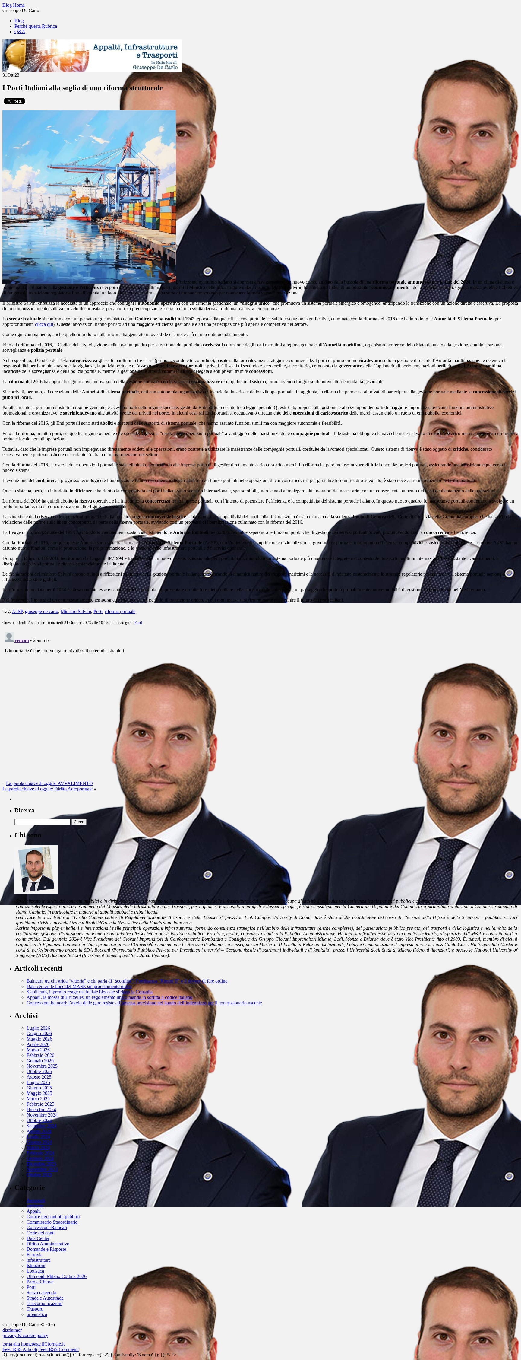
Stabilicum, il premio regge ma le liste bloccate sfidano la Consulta (90, 991)
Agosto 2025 (39, 1076)
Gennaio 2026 (40, 1060)
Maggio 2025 (39, 1093)
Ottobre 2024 (39, 1120)
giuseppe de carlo (41, 611)
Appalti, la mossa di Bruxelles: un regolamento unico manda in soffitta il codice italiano (109, 997)
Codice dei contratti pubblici (53, 1216)
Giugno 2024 (39, 1142)
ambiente (35, 1205)
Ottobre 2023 (39, 1174)
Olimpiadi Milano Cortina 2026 (57, 1276)
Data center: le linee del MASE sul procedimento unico (79, 986)
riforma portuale (120, 611)
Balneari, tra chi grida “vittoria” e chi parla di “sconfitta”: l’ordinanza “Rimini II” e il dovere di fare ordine (127, 980)
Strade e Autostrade (45, 1298)
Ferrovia (35, 1254)
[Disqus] (260, 705)
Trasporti (35, 1308)
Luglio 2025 (38, 1082)
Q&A (19, 31)
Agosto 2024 (39, 1131)
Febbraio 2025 (40, 1104)
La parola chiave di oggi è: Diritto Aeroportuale (47, 788)
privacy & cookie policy (25, 1335)
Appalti (34, 1211)
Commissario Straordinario (52, 1222)
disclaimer (12, 1330)
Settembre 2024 (41, 1125)
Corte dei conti (41, 1232)
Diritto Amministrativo (48, 1243)
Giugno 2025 (39, 1087)
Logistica (35, 1270)
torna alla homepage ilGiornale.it (33, 1343)
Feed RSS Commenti (58, 1349)
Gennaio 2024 (40, 1158)
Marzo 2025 (38, 1098)
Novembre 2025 (42, 1066)
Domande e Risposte (46, 1249)
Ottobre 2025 (39, 1071)
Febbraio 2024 (40, 1152)
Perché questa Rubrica (35, 26)
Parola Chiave (40, 1281)
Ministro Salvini (76, 611)
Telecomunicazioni (44, 1303)
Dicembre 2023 (41, 1163)
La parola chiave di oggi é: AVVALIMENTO (49, 783)
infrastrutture (39, 1260)
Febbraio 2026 (40, 1055)
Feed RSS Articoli (19, 1349)
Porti (98, 611)
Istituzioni (36, 1265)
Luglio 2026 (38, 1028)
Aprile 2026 (38, 1044)
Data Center (38, 1238)
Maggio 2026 (39, 1038)
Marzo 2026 (38, 1049)
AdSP (17, 611)
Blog (19, 20)
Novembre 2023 (42, 1169)
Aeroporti (36, 1200)
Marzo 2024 (38, 1147)
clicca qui (44, 324)
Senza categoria (41, 1292)
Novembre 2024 (42, 1114)
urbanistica (37, 1314)
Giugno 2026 (39, 1033)
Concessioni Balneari (47, 1227)
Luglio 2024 (38, 1136)
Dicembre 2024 (41, 1109)
